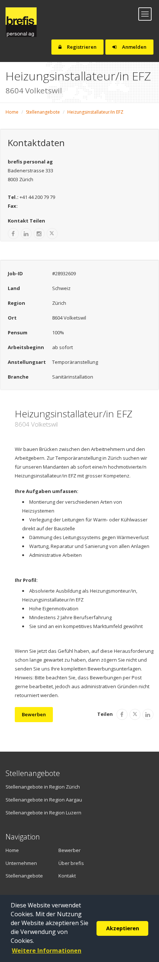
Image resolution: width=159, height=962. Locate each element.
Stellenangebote (43, 112)
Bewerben (34, 714)
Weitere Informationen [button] (46, 951)
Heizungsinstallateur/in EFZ (95, 112)
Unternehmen (21, 863)
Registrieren (81, 47)
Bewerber (69, 850)
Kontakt (67, 875)
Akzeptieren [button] (122, 928)
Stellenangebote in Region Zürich (43, 786)
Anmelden (133, 47)
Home (12, 112)
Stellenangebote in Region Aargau (44, 799)
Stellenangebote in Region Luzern (43, 812)
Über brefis (71, 863)
